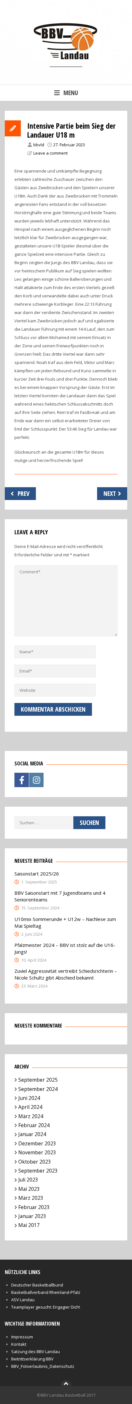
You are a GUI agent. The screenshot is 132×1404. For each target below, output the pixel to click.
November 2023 (37, 1152)
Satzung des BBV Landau (35, 1351)
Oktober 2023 (34, 1161)
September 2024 (38, 1089)
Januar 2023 (32, 1216)
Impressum (22, 1337)
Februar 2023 (34, 1207)
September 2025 (38, 1079)
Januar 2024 (32, 1134)
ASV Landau (23, 1300)
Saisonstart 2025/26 (36, 873)
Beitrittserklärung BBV (32, 1359)
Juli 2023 (28, 1179)
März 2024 (30, 1116)
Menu (70, 92)
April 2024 (30, 1106)
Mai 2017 (29, 1225)
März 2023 (30, 1197)
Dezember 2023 (37, 1143)
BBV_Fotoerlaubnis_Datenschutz (42, 1366)
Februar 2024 (34, 1125)
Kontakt (18, 1344)
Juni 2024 (29, 1097)
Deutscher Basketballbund (37, 1285)
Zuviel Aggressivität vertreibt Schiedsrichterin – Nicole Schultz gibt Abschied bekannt (65, 974)
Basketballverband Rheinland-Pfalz (45, 1292)
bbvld (38, 145)
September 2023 (38, 1170)
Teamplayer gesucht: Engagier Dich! (45, 1307)
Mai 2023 (29, 1188)
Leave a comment (50, 153)
